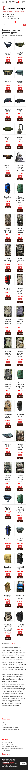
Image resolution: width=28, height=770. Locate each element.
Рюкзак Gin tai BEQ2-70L (7, 540)
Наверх (4, 722)
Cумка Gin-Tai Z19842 (7, 508)
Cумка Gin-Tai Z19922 (20, 82)
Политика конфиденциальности (10, 729)
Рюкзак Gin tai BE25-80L (7, 289)
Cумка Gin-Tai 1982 (7, 82)
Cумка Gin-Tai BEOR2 (7, 166)
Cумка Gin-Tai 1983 (20, 54)
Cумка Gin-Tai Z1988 (20, 540)
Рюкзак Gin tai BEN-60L (7, 596)
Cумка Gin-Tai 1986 (7, 138)
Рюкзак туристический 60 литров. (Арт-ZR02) (20, 385)
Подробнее (7, 63)
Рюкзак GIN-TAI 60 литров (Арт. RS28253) (8, 416)
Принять (23, 763)
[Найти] (24, 25)
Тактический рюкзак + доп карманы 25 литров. (20, 290)
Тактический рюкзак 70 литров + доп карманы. (20, 446)
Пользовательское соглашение (10, 727)
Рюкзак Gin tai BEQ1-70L (20, 568)
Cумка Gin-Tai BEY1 (20, 138)
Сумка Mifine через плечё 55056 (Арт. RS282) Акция (20, 168)
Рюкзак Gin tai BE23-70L (7, 198)
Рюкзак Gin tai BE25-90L (20, 415)
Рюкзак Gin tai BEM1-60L (7, 568)
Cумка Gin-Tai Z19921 (7, 54)
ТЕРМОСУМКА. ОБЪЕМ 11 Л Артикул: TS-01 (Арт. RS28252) (8, 627)
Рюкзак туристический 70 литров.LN (7, 230)
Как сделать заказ (7, 724)
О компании (5, 725)
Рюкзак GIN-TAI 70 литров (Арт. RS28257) (20, 596)
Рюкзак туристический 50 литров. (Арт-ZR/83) (20, 199)
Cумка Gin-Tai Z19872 (7, 110)
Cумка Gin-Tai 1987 (20, 110)
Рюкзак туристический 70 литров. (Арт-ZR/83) (20, 509)
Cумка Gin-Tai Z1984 (7, 445)
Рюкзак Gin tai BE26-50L (20, 626)
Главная (4, 35)
